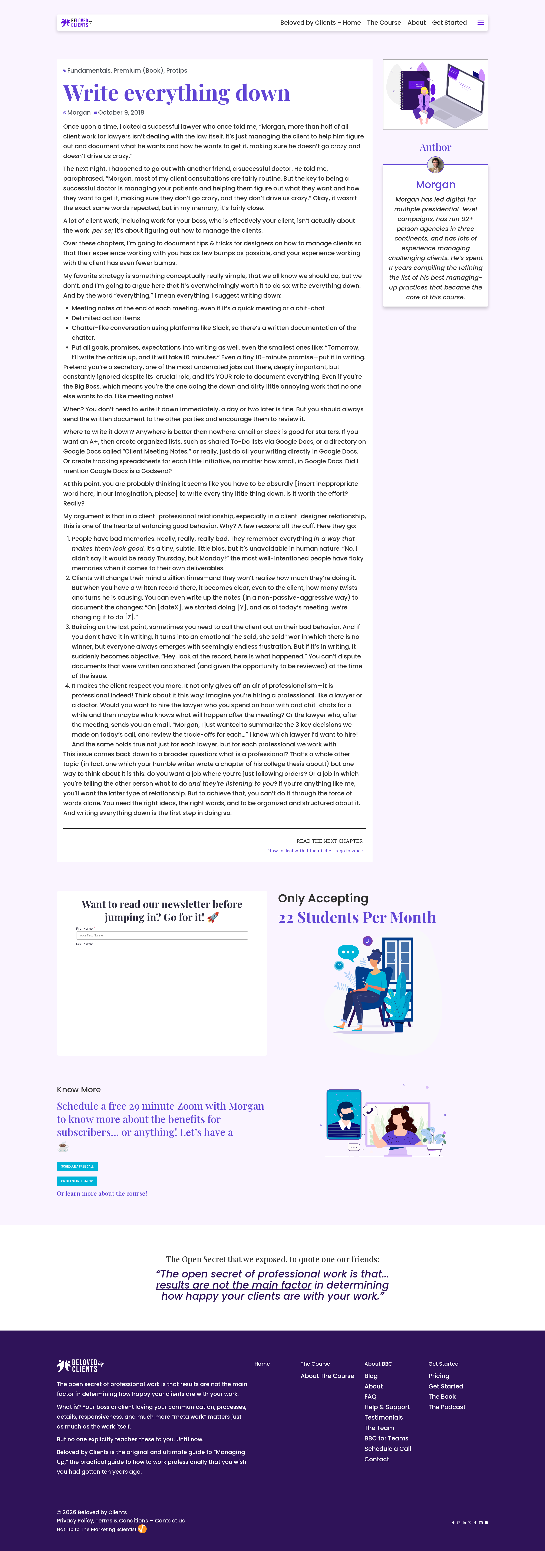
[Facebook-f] (475, 1522)
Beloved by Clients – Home (320, 22)
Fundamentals (89, 70)
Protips (176, 70)
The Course (384, 22)
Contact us (170, 1520)
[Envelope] (481, 1522)
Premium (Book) (138, 70)
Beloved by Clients (102, 1512)
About (416, 22)
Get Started (449, 22)
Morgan (436, 184)
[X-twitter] (470, 1522)
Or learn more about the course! (102, 1193)
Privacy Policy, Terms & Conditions (102, 1520)
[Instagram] (458, 1522)
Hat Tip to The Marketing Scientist (96, 1529)
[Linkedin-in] (464, 1522)
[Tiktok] (453, 1522)
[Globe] (486, 1522)
